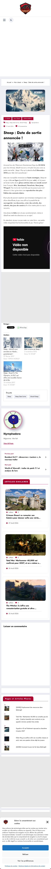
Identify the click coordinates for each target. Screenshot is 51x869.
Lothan (11, 512)
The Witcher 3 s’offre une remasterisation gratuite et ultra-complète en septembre (20, 607)
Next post (8, 465)
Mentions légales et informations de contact (32, 866)
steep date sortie (14, 123)
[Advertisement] (25, 49)
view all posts (8, 443)
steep (7, 123)
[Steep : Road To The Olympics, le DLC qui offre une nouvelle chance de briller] (13, 366)
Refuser (25, 854)
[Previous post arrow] (45, 457)
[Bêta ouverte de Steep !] (33, 342)
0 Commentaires (22, 126)
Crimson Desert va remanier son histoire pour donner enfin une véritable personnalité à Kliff (23, 517)
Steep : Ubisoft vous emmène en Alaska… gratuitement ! (11, 351)
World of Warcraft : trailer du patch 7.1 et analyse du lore (22, 469)
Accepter (25, 848)
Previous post (9, 453)
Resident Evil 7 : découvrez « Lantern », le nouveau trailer (23, 458)
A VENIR (7, 118)
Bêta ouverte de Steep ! (32, 349)
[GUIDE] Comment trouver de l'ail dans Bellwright (31, 747)
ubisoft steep (23, 123)
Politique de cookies (11, 866)
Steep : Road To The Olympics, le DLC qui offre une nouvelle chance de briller (12, 376)
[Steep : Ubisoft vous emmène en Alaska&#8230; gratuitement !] (13, 342)
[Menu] (4, 20)
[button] (47, 822)
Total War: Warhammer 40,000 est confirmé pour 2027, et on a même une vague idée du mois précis (23, 562)
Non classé (17, 118)
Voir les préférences (25, 861)
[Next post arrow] (45, 469)
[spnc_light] (11, 20)
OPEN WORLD (28, 118)
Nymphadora (35, 123)
